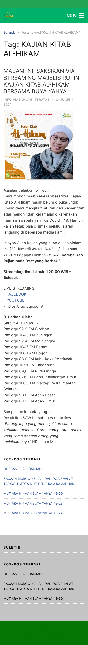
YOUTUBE (15, 300)
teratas (42, 99)
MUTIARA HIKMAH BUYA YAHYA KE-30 (33, 493)
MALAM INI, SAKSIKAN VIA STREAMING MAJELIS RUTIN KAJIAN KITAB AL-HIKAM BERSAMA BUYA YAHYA (41, 81)
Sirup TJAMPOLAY (54, 635)
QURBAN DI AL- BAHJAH (23, 469)
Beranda (9, 32)
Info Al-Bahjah (18, 99)
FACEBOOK (16, 294)
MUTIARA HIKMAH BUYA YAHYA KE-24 (33, 513)
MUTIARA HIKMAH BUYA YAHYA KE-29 (33, 503)
